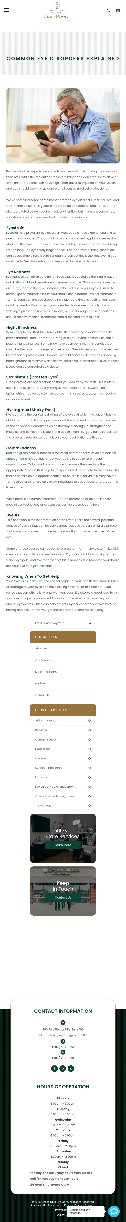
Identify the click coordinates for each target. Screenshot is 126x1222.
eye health (42, 758)
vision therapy (45, 720)
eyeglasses (42, 749)
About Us (41, 648)
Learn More (63, 845)
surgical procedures (48, 768)
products (41, 777)
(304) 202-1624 (63, 1047)
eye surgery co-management (55, 787)
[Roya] (63, 1214)
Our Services (43, 660)
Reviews (40, 683)
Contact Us (43, 695)
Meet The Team (46, 672)
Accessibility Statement (46, 1205)
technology (43, 805)
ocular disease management (55, 796)
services (41, 730)
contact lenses (46, 739)
